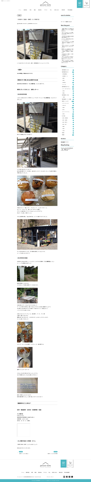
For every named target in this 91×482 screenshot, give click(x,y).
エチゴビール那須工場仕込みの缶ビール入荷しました (67, 39)
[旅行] (68, 109)
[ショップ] (68, 84)
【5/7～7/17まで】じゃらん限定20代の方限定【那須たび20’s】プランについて (68, 33)
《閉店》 (68, 135)
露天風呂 (25, 9)
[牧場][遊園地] (68, 74)
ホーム (20, 9)
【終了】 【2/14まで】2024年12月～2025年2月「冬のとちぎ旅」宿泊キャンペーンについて (67, 57)
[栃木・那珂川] (68, 122)
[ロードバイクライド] (68, 111)
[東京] (68, 128)
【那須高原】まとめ (68, 70)
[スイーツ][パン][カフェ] (68, 88)
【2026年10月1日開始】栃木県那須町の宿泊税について (68, 37)
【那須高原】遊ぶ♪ (68, 72)
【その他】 (68, 116)
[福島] (19, 15)
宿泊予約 (79, 5)
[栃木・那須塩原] (68, 118)
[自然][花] (68, 82)
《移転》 (68, 133)
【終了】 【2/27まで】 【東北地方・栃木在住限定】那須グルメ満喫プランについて (67, 61)
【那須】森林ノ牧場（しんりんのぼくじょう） (27, 444)
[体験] (68, 80)
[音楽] (68, 107)
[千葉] (68, 130)
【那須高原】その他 (68, 95)
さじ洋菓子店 (20, 414)
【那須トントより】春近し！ (24, 453)
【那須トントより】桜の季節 (52, 453)
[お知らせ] (68, 105)
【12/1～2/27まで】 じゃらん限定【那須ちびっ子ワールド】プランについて (68, 46)
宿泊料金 (39, 9)
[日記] (68, 113)
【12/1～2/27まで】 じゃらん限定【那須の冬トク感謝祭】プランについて (68, 42)
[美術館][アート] (68, 76)
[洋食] (68, 90)
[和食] (68, 93)
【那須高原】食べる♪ (68, 86)
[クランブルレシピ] (68, 103)
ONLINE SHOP (86, 5)
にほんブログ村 (64, 150)
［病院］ (68, 97)
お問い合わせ (56, 9)
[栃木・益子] (68, 124)
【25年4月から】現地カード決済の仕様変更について (67, 54)
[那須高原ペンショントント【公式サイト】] (45, 4)
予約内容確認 (70, 9)
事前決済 (63, 9)
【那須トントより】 (68, 101)
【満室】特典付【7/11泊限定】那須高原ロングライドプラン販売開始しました (68, 29)
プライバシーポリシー (50, 476)
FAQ (51, 9)
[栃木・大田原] (68, 120)
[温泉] (68, 78)
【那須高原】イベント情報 (68, 99)
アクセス (45, 9)
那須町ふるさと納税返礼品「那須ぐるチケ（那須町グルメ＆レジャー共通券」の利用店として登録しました (67, 51)
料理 (30, 9)
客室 (35, 9)
